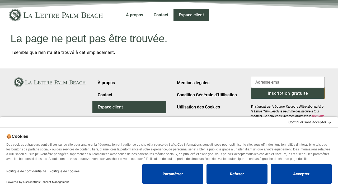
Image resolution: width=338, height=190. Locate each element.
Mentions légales (193, 82)
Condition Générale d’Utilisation (207, 94)
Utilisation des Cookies (198, 107)
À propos (134, 14)
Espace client (191, 14)
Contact (161, 14)
